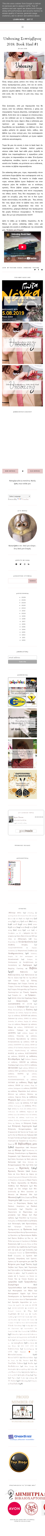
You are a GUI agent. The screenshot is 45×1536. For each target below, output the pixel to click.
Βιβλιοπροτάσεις (14, 975)
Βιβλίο (33, 968)
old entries (35, 471)
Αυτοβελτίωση (28, 962)
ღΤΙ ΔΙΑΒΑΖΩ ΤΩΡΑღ (26, 813)
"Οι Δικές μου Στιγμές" (15, 230)
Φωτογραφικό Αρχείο (17, 1293)
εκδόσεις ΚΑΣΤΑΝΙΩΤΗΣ (27, 1053)
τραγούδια (12, 1281)
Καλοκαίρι (12, 1162)
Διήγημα (32, 1007)
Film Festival (22, 1331)
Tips (35, 1375)
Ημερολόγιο (19, 1147)
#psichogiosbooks (13, 916)
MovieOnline (28, 1357)
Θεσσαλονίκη (30, 1150)
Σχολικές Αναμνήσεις (16, 1258)
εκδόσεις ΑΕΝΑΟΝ (21, 1016)
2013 (31, 918)
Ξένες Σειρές (25, 1197)
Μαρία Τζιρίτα (32, 1180)
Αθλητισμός (22, 939)
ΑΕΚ (33, 936)
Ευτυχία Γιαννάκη (14, 1138)
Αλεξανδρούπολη (25, 941)
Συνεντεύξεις (31, 1252)
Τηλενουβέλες (16, 1270)
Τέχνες (21, 1267)
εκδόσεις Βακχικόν (21, 1024)
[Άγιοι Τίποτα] (11, 822)
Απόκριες (30, 959)
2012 (24, 918)
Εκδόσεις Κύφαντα (31, 1059)
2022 (23, 927)
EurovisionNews (28, 1328)
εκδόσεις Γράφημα (15, 1030)
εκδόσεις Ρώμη (29, 1085)
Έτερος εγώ (33, 1132)
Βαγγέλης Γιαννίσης (15, 969)
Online (32, 1369)
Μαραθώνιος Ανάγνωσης (17, 1180)
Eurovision (15, 1328)
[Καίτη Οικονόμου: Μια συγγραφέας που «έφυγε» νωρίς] (22, 768)
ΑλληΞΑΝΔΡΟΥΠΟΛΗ (15, 948)
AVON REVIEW (18, 1308)
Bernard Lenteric (14, 1311)
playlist (27, 1372)
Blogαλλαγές (12, 1314)
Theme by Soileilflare (22, 1521)
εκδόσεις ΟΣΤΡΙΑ (15, 1074)
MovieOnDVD (13, 1357)
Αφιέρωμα (27, 965)
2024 (10, 930)
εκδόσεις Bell (28, 1103)
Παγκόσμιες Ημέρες (25, 1203)
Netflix (30, 1363)
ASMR (26, 1305)
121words (34, 916)
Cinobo (27, 1317)
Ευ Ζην (12, 1135)
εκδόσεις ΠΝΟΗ (14, 1085)
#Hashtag (30, 913)
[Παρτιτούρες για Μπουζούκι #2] (22, 798)
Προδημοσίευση (13, 1229)
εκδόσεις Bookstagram (14, 1106)
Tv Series (12, 1380)
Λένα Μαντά (20, 1174)
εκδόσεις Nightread (27, 1112)
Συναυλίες (29, 1250)
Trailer (23, 1378)
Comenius (23, 1320)
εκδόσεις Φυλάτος (26, 1094)
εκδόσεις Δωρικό (28, 1033)
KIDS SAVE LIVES (27, 1346)
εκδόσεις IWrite (31, 1106)
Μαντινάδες (33, 1177)
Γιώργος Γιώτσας (14, 986)
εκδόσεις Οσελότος (27, 1071)
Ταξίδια (11, 1267)
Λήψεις (31, 1174)
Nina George (29, 1366)
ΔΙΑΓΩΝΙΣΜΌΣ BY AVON (20, 1004)
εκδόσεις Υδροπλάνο (18, 1091)
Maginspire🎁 (26, 1352)
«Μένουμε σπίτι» (15, 913)
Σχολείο (29, 1256)
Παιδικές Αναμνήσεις (16, 1206)
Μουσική (12, 1197)
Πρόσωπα (27, 1229)
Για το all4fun (13, 978)
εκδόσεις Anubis (14, 1103)
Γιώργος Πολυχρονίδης (19, 989)
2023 (31, 927)
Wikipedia (34, 1381)
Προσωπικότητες (31, 1232)
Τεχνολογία (32, 1267)
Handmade (13, 1337)
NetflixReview (13, 1366)
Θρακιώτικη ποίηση (29, 1156)
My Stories (23, 1360)
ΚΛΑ (32, 1165)
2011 (17, 918)
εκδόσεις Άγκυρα (23, 1013)
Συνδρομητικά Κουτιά (15, 1253)
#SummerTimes (24, 916)
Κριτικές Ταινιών (16, 1171)
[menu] (23, 27)
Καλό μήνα (30, 1159)
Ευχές (25, 1138)
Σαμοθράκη (25, 1241)
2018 (4, 268)
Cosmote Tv (12, 1323)
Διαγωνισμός (22, 1001)
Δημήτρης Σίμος (31, 998)
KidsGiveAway (13, 1349)
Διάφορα (21, 1006)
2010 (11, 919)
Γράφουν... (32, 995)
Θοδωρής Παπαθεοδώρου (17, 1153)
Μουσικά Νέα (26, 1194)
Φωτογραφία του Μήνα (22, 1290)
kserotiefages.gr (29, 1349)
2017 (35, 921)
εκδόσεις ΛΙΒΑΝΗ (18, 1062)
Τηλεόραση (28, 1270)
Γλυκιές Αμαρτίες (30, 992)
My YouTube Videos (14, 268)
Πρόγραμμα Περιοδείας (23, 1226)
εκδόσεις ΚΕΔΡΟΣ (18, 1056)
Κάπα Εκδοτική (28, 1162)
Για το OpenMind (30, 978)
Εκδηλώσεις (11, 1013)
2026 (28, 930)
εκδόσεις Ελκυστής (16, 1036)
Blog (29, 1311)
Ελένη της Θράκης (14, 1123)
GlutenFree (15, 1334)
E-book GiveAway (15, 1325)
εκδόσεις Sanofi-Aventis (26, 1117)
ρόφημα (17, 1241)
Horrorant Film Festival (23, 1340)
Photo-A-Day (16, 1372)
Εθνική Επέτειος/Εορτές (15, 1010)
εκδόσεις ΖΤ (11, 1047)
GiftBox (33, 1331)
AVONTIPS (31, 1308)
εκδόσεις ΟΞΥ (13, 1071)
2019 (25, 924)
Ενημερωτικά (12, 1132)
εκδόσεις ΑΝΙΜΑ (23, 1018)
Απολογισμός (12, 962)
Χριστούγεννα (28, 1296)
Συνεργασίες (17, 1256)
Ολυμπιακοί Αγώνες (29, 1200)
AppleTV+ (18, 1305)
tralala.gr (31, 1378)
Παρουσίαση (12, 1212)
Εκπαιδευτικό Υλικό (28, 1120)
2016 (26, 921)
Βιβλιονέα (24, 972)
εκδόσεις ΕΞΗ (28, 1042)
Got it (30, 19)
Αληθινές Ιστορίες (18, 945)
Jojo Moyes (12, 1346)
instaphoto (18, 1343)
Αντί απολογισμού (26, 956)
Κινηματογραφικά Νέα (16, 1165)
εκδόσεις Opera (12, 1114)
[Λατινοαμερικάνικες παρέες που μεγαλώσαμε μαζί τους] (22, 706)
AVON (34, 1305)
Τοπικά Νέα (12, 1279)
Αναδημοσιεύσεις (15, 953)
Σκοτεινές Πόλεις (26, 1244)
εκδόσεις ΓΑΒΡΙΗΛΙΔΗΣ (25, 1027)
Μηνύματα (24, 1186)
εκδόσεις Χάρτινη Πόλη (17, 1097)
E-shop (28, 1326)
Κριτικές (24, 1168)
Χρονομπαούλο (31, 1299)
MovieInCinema (15, 1354)
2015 (18, 921)
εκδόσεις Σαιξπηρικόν (14, 1088)
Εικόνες (29, 1009)
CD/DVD (19, 1317)
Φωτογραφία (32, 1288)
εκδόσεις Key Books (18, 1109)
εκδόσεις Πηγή (26, 1082)
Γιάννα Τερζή (19, 981)
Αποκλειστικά (13, 959)
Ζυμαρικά (22, 1141)
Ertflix (35, 1325)
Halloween (33, 1334)
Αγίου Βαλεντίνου (23, 936)
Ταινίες (29, 1264)
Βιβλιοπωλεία (29, 975)
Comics (32, 1320)
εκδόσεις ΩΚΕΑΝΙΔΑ (27, 1100)
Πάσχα (24, 1215)
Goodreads (25, 1334)
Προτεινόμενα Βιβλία (29, 1235)
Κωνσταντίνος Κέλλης (20, 820)
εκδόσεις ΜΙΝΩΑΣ (28, 1068)
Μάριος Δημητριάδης (18, 1183)
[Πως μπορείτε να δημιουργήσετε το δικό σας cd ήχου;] (22, 737)
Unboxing (28, 268)
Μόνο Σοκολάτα (27, 1192)
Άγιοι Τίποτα (18, 817)
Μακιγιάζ (25, 1177)
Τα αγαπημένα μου (23, 1261)
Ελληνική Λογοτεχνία (22, 1126)
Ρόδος (10, 1241)
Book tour (24, 1314)
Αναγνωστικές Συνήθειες (26, 951)
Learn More (18, 19)
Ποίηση (34, 1221)
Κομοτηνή (11, 1168)
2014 (10, 921)
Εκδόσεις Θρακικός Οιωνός (26, 1047)
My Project (11, 1360)
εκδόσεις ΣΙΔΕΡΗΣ (30, 1088)
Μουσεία (11, 1195)
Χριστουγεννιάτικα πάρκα (15, 1299)
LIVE (10, 1352)
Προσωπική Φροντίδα (15, 1232)
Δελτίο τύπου (16, 998)
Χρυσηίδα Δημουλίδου (20, 1302)
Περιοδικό (22, 1218)
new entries (10, 471)
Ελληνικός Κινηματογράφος (19, 1129)
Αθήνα (10, 939)
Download (31, 1323)
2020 (35, 924)
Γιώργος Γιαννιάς (28, 984)
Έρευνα (23, 1132)
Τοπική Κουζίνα (28, 1279)
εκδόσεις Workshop (14, 1120)
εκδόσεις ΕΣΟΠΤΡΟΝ (15, 1045)
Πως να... (31, 1238)
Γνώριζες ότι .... (18, 995)
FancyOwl (11, 1331)
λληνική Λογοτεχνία (14, 1177)
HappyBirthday (23, 1337)
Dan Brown (22, 1322)
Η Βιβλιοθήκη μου (26, 1143)
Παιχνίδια (29, 1209)
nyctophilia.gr (23, 1369)
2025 (19, 930)
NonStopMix (12, 1369)
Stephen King (25, 1375)
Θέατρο (18, 1150)
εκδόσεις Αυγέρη (23, 1021)
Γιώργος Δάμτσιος (30, 986)
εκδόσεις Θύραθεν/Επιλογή (17, 1050)
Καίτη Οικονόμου (17, 1159)
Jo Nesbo (31, 1343)
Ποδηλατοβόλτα (23, 1221)
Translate (25, 499)
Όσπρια (10, 1203)
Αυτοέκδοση (12, 965)
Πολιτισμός (16, 1224)
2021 (14, 927)
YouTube (36, 268)
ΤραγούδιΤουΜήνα (15, 1288)
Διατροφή (11, 1007)
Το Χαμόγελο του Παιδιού (25, 1276)
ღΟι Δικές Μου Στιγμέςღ (25, 1519)
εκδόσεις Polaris (24, 1114)
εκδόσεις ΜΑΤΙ (23, 1065)
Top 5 (14, 1378)
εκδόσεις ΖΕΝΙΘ (29, 1045)
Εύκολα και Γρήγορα (26, 1135)
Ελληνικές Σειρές (30, 1123)
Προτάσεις (14, 1235)
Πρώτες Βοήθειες (18, 1238)
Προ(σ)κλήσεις (31, 1224)
